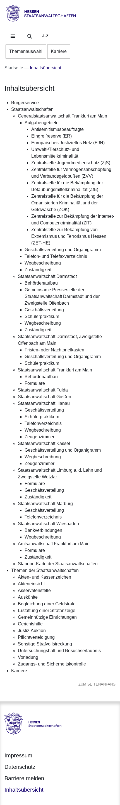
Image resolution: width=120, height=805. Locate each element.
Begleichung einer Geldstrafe (47, 603)
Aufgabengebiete (42, 122)
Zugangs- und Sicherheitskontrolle (52, 664)
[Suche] (29, 36)
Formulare (35, 383)
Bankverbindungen (43, 530)
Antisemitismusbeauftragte (57, 129)
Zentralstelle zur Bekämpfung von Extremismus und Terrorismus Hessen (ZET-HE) (68, 236)
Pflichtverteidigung (36, 637)
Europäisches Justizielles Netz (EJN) (68, 142)
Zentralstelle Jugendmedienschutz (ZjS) (70, 162)
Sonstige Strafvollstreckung (45, 644)
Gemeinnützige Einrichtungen (47, 617)
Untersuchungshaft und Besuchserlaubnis (59, 650)
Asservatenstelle (34, 590)
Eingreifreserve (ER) (51, 136)
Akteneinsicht (31, 583)
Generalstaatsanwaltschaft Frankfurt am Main (62, 116)
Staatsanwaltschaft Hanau (44, 403)
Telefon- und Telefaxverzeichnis (56, 256)
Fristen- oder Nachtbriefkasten (54, 350)
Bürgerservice (25, 102)
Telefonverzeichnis (43, 423)
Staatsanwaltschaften (32, 109)
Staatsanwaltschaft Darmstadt (47, 276)
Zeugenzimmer (39, 436)
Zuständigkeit (38, 269)
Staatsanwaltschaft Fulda (43, 390)
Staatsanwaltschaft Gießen (44, 396)
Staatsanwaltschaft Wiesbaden (48, 523)
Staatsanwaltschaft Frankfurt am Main (55, 370)
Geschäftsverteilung (44, 309)
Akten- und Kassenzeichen (44, 577)
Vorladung (28, 657)
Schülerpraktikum (42, 316)
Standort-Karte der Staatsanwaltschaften (58, 563)
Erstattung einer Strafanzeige (46, 610)
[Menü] (13, 36)
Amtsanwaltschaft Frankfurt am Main (54, 543)
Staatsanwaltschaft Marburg (45, 503)
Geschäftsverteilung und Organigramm (63, 249)
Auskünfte (28, 597)
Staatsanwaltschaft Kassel (44, 443)
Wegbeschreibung (43, 263)
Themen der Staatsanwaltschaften (45, 570)
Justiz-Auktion (32, 630)
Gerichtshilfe (30, 624)
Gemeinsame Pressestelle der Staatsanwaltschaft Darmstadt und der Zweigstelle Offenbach (62, 296)
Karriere (19, 670)
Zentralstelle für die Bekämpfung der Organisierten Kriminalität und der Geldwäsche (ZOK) (67, 203)
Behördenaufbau (41, 283)
